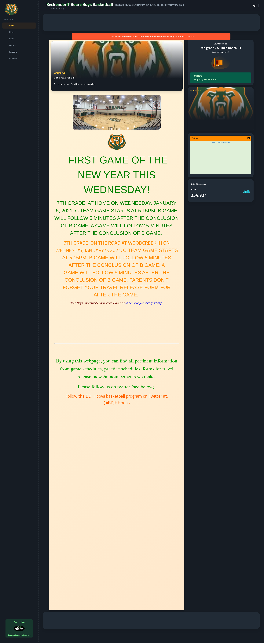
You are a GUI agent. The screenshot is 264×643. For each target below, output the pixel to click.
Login (254, 5)
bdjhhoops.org (57, 8)
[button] (239, 5)
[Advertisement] (151, 22)
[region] (19, 321)
